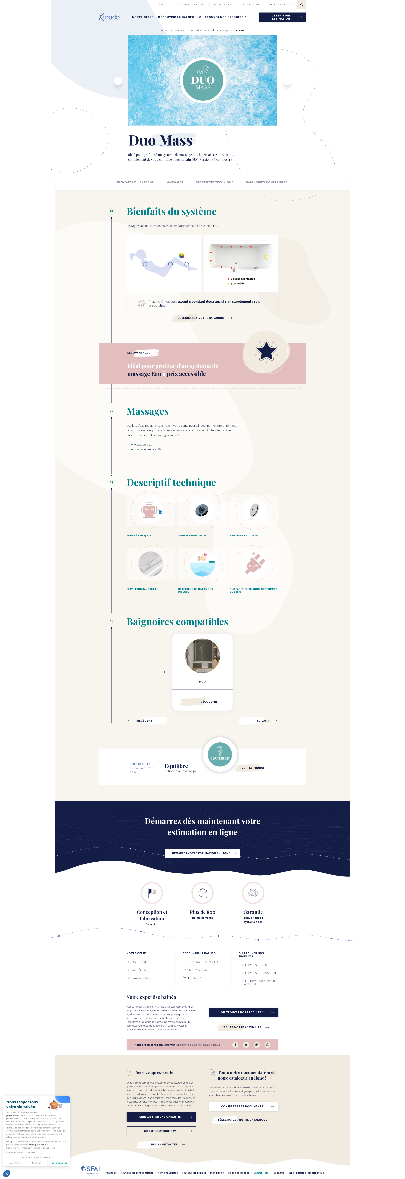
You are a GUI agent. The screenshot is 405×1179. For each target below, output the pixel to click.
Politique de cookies (194, 1173)
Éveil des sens (193, 977)
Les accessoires (138, 977)
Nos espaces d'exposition (257, 973)
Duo (202, 681)
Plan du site (217, 1173)
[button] (6, 1173)
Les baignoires (137, 962)
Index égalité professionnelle (306, 1173)
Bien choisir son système (201, 962)
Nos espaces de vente (254, 965)
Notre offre (142, 17)
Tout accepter (58, 1163)
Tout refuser (14, 1163)
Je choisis (36, 1163)
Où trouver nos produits (251, 955)
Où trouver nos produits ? (222, 17)
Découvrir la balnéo (176, 17)
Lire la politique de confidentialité (20, 1152)
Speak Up (279, 1173)
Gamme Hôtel (261, 1173)
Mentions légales (167, 1173)
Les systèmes (136, 969)
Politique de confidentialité (137, 1173)
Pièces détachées (238, 1173)
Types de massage (196, 969)
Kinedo (112, 1173)
